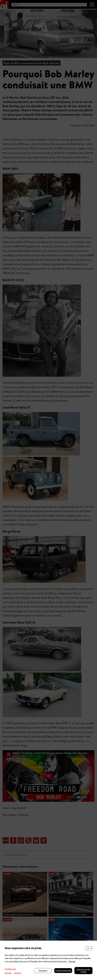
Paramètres (43, 970)
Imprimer (17, 972)
